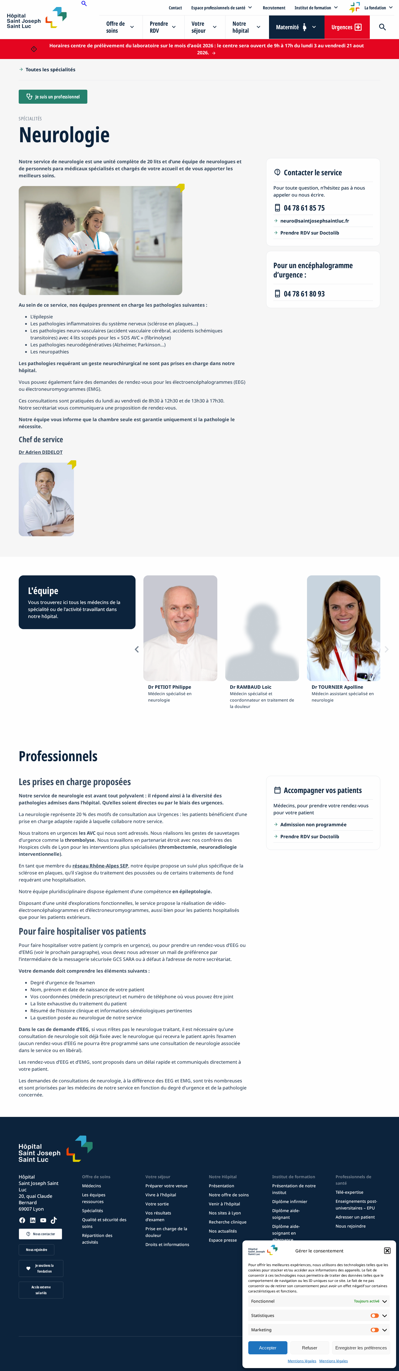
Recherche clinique (228, 1222)
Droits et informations (167, 1244)
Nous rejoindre (36, 1249)
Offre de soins (115, 27)
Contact (175, 8)
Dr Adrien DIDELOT (41, 452)
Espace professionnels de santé (218, 8)
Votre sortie (157, 1204)
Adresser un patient (355, 1217)
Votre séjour (199, 27)
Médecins (91, 1185)
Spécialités (92, 1210)
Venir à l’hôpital (224, 1204)
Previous (136, 649)
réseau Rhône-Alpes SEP (100, 865)
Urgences (342, 27)
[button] (387, 1251)
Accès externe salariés (41, 1290)
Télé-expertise (349, 1192)
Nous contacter (44, 1233)
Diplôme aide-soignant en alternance (286, 1233)
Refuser (309, 1347)
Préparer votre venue (166, 1185)
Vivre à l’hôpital (160, 1195)
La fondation (375, 8)
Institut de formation (313, 8)
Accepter (267, 1347)
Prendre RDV (159, 27)
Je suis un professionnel (57, 96)
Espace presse (223, 1240)
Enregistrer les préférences (361, 1347)
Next (386, 649)
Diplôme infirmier (289, 1201)
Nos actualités (223, 1231)
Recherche (382, 27)
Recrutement (274, 8)
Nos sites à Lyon (225, 1213)
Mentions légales (302, 1360)
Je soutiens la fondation (44, 1268)
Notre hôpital (241, 27)
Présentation (221, 1185)
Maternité (287, 27)
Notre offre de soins (229, 1195)
